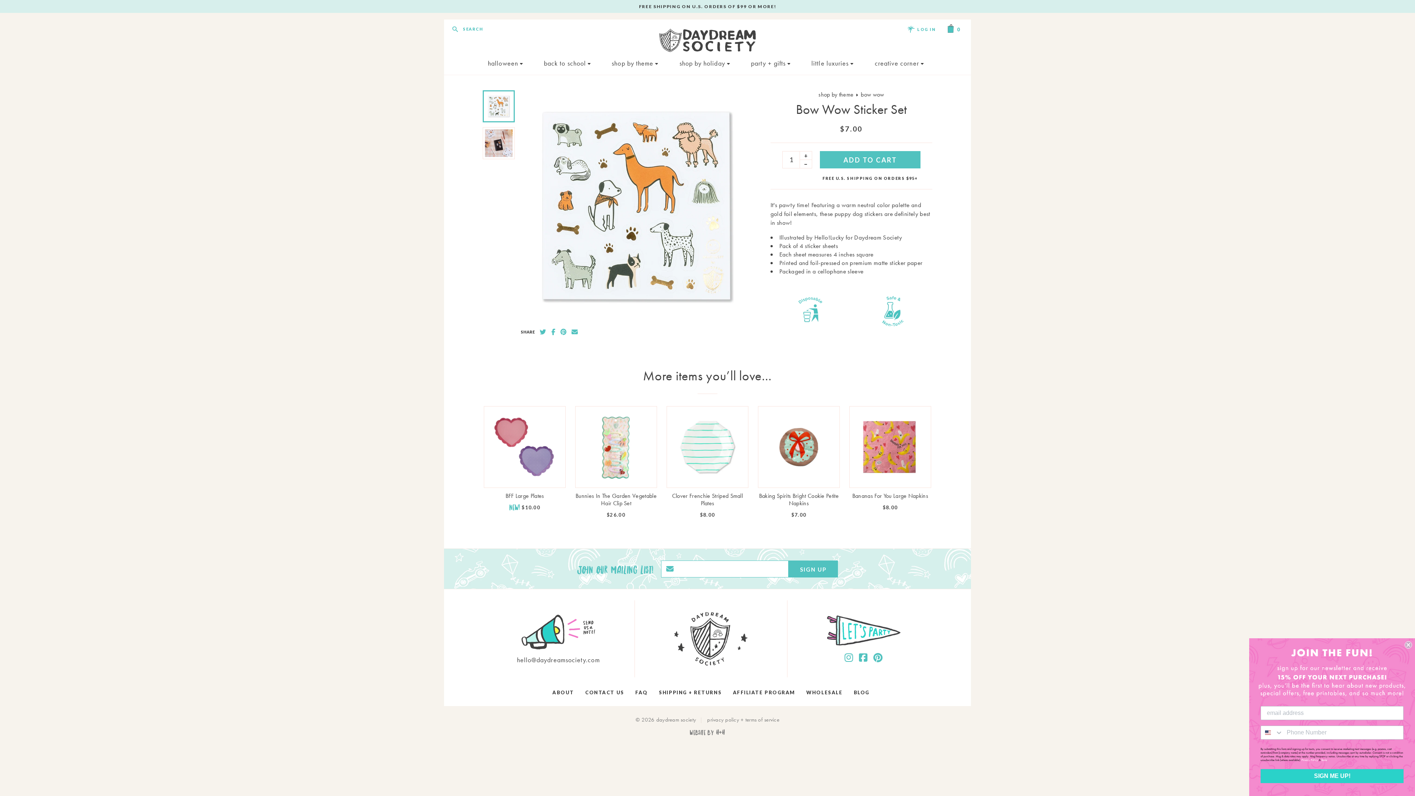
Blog (862, 692)
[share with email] (575, 332)
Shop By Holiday (703, 63)
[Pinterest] (877, 658)
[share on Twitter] (543, 332)
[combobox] (1272, 732)
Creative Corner (898, 63)
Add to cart (870, 160)
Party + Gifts (769, 63)
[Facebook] (863, 658)
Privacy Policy (1310, 760)
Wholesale (824, 692)
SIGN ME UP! (1332, 776)
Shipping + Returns (690, 692)
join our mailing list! (615, 569)
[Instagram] (849, 658)
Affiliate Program (764, 692)
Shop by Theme (633, 63)
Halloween (504, 63)
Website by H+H (707, 732)
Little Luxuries (830, 63)
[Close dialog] (1408, 645)
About (563, 692)
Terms (1324, 760)
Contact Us (604, 692)
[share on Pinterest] (563, 332)
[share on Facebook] (553, 332)
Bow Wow (872, 94)
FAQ (641, 692)
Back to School (566, 63)
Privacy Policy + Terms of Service (743, 719)
